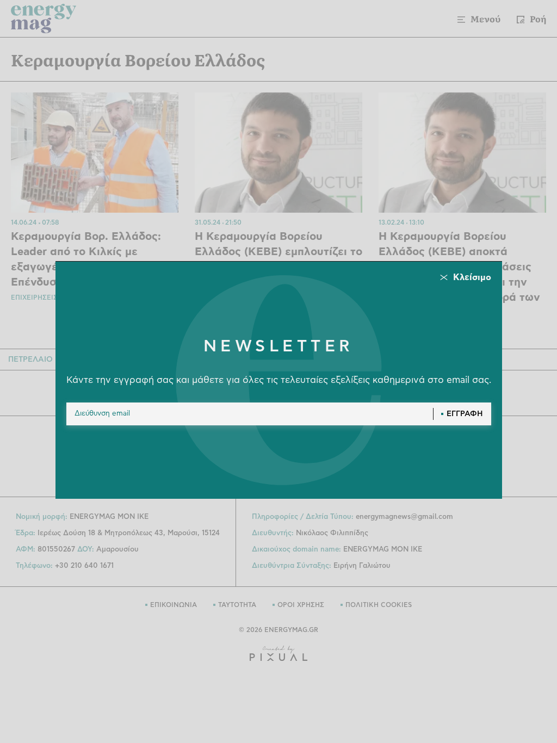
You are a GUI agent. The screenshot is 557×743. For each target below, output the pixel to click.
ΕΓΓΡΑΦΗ (465, 414)
